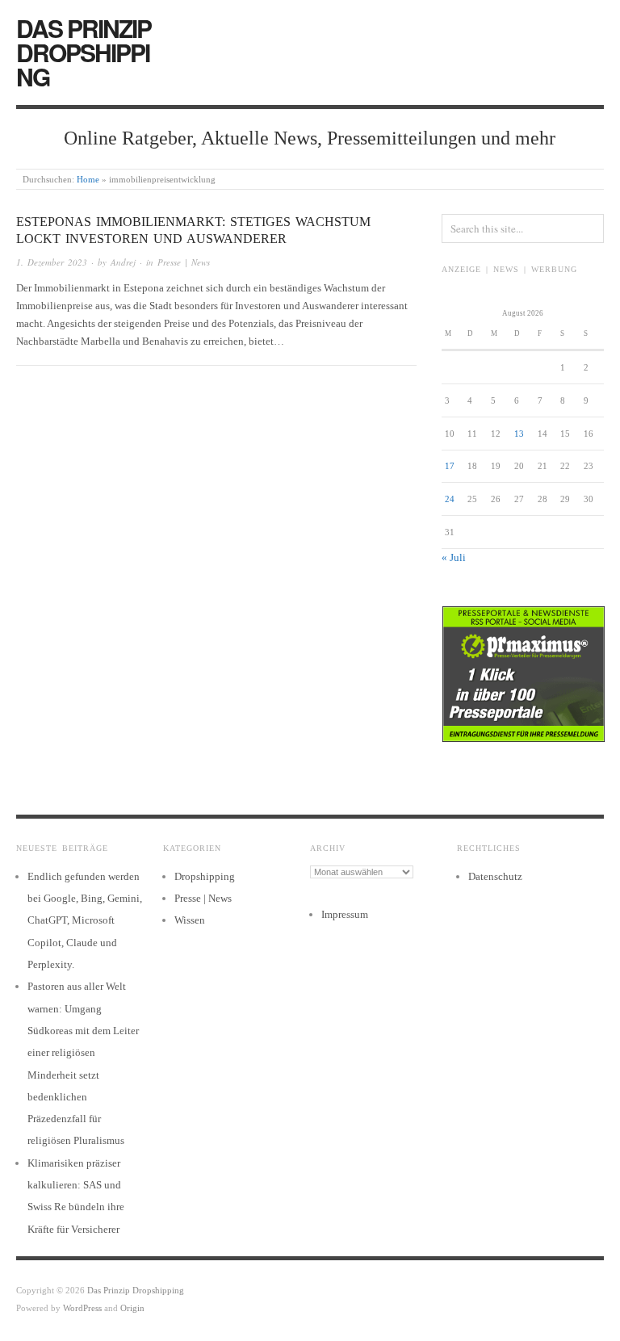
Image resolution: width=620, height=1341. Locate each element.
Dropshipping (204, 876)
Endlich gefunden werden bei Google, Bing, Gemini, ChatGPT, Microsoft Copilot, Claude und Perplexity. (84, 920)
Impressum (344, 914)
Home (88, 179)
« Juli (454, 557)
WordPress (82, 1308)
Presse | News (183, 262)
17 (450, 466)
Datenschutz (495, 876)
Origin (132, 1308)
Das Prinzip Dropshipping (83, 52)
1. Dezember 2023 (51, 262)
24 (450, 499)
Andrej (123, 262)
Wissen (189, 920)
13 (519, 433)
